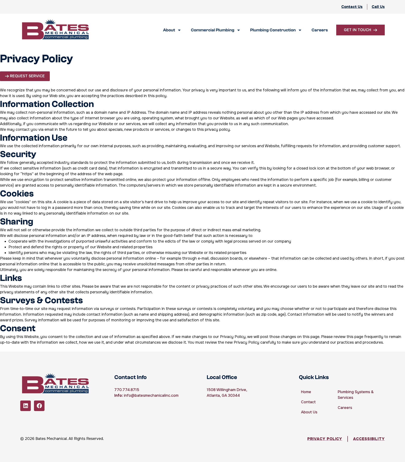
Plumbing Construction (273, 30)
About (169, 30)
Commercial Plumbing (212, 30)
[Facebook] (39, 406)
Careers (320, 30)
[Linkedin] (25, 406)
